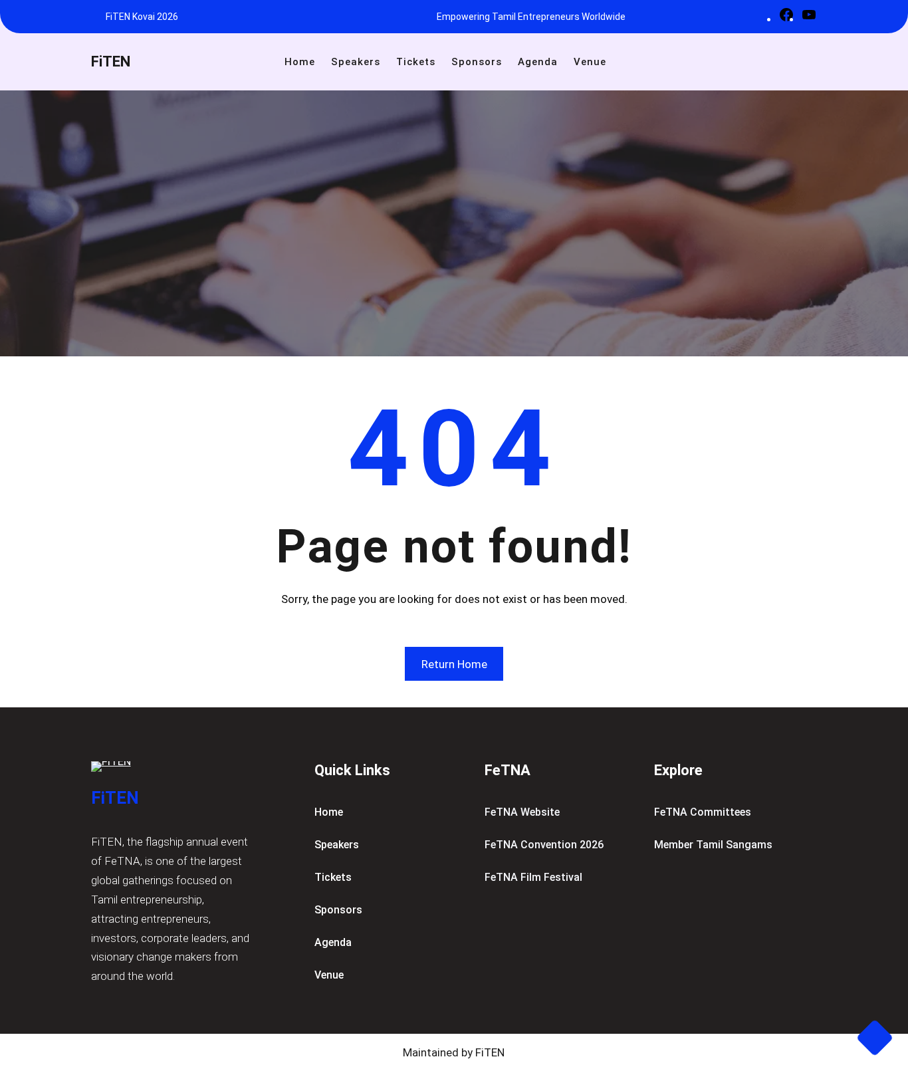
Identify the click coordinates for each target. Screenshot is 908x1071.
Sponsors (338, 909)
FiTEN (110, 61)
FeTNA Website (522, 812)
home (328, 812)
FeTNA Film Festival (533, 877)
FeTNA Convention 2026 (544, 844)
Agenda (333, 942)
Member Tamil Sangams (713, 844)
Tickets (333, 877)
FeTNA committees (702, 812)
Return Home (454, 664)
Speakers (336, 844)
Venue (329, 975)
